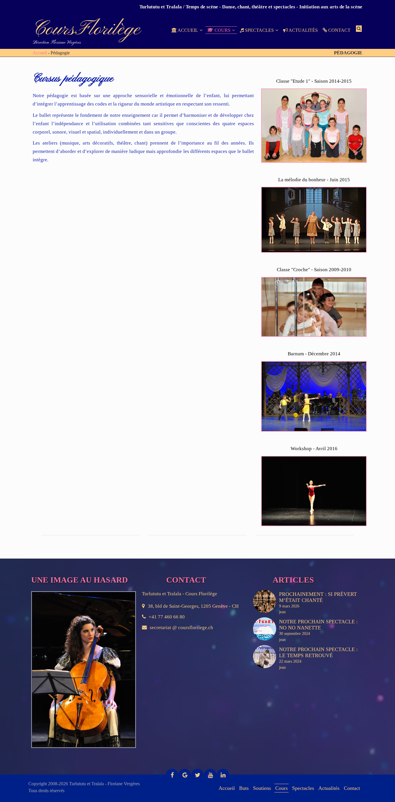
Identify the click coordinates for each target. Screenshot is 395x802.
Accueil (40, 52)
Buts (244, 788)
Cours (281, 788)
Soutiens (262, 788)
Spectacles (303, 788)
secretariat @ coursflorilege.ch (181, 627)
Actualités (328, 788)
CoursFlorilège (86, 29)
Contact (352, 788)
